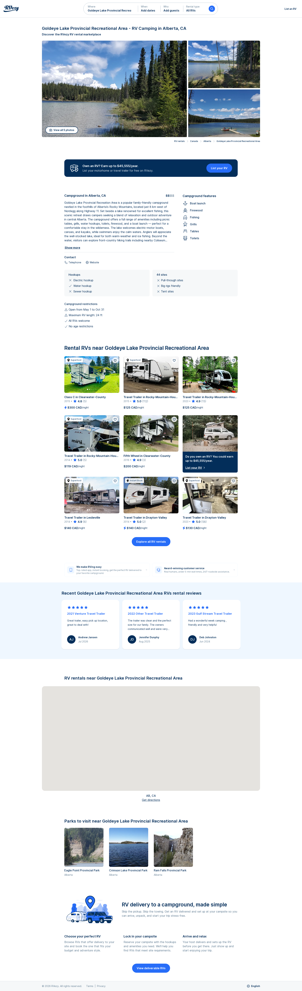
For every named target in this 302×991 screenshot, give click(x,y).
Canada (194, 141)
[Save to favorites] (115, 360)
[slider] (77, 401)
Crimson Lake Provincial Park (128, 870)
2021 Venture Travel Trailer (86, 613)
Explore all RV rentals (151, 541)
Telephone (75, 262)
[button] (111, 9)
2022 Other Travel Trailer (145, 613)
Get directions (151, 800)
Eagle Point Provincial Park (82, 870)
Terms (89, 986)
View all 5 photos (63, 130)
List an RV (290, 8)
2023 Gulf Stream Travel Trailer (210, 613)
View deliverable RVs (151, 968)
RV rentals (179, 141)
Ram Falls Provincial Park (170, 870)
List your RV (219, 168)
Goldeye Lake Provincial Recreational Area (238, 141)
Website (94, 262)
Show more (72, 247)
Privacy (101, 986)
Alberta (207, 141)
